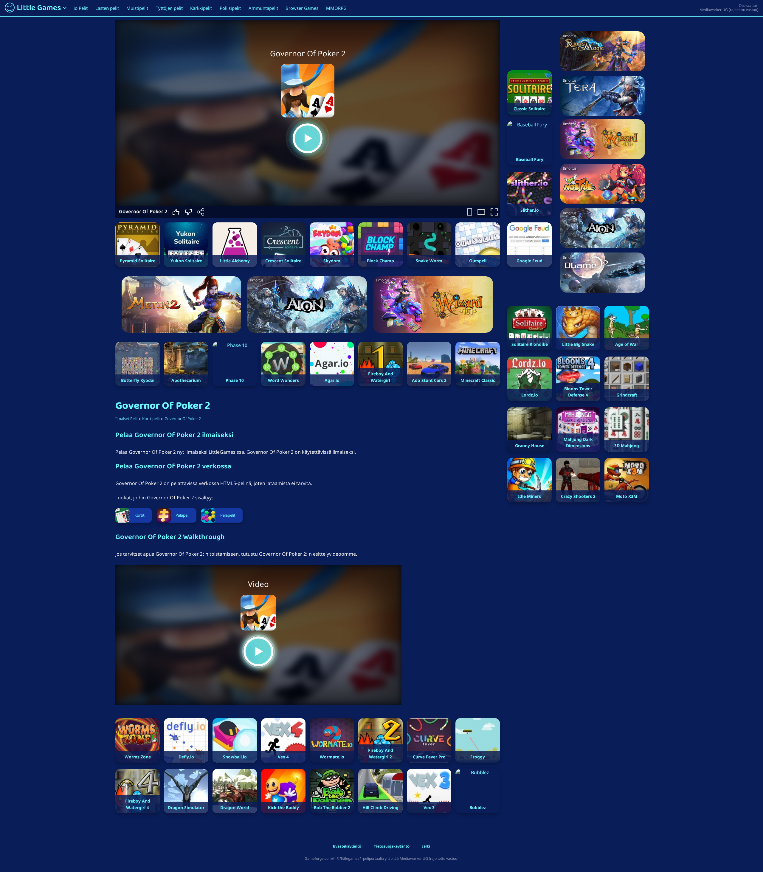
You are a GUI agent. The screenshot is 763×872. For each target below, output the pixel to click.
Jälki (426, 846)
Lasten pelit (107, 8)
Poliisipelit (230, 8)
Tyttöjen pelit (169, 8)
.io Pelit (80, 8)
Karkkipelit (201, 8)
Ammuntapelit (263, 8)
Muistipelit (137, 8)
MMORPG (336, 8)
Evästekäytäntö (347, 846)
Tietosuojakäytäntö (392, 846)
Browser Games (302, 8)
